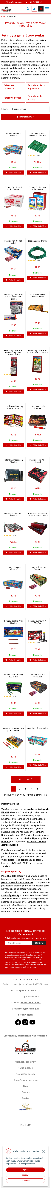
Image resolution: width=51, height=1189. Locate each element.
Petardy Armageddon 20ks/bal (13, 461)
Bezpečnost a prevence (25, 1080)
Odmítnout (25, 1181)
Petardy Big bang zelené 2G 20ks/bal (37, 134)
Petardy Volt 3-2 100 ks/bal (38, 568)
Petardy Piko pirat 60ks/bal (13, 568)
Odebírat (39, 943)
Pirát (31, 838)
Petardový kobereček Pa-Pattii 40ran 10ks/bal (37, 351)
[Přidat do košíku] (13, 172)
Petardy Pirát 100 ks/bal (37, 728)
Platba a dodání (25, 1068)
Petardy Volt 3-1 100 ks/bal (13, 242)
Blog (25, 1086)
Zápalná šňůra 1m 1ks (37, 241)
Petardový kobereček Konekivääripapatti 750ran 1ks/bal (13, 352)
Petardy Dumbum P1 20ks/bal (13, 515)
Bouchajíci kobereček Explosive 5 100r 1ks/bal (37, 515)
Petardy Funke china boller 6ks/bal (37, 188)
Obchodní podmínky (25, 1062)
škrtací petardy (33, 74)
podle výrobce (25, 68)
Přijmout (25, 1170)
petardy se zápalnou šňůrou (17, 882)
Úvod (3, 16)
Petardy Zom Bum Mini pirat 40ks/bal (13, 729)
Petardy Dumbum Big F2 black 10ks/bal (13, 407)
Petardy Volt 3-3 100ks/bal (37, 676)
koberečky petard (31, 860)
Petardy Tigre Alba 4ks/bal (37, 461)
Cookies (26, 1092)
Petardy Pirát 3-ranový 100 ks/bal (13, 676)
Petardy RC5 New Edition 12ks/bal (37, 295)
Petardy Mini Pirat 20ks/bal (13, 134)
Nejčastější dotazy (25, 1074)
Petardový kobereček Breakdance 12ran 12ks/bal (13, 296)
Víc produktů (25, 779)
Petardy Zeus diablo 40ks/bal (37, 407)
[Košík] (41, 8)
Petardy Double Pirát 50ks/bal (13, 622)
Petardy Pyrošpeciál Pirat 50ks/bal (13, 188)
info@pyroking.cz (15, 2)
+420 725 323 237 (35, 2)
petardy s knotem (10, 78)
